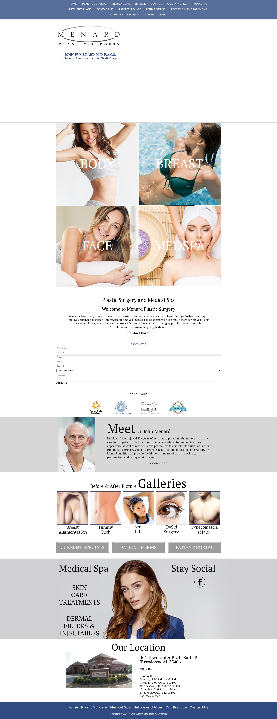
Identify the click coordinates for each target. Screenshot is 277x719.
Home (73, 707)
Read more (138, 394)
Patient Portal (194, 547)
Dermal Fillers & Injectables (79, 625)
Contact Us (199, 707)
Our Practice (176, 707)
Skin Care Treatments (79, 594)
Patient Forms (138, 547)
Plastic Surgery (94, 707)
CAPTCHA (61, 383)
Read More (159, 463)
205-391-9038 (138, 344)
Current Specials (82, 547)
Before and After (148, 707)
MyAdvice (162, 713)
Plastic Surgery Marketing (141, 713)
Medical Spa (120, 707)
